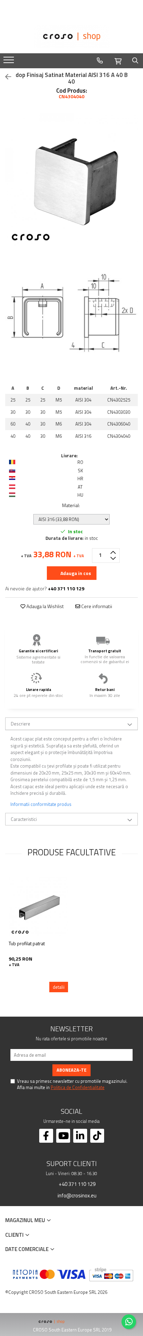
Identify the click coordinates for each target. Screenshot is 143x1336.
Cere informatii (96, 606)
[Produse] (9, 62)
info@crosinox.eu (76, 1195)
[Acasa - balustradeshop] (71, 36)
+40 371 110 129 (76, 1184)
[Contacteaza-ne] (100, 61)
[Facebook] (46, 1136)
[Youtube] (63, 1136)
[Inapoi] (5, 76)
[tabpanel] (71, 179)
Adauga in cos (75, 573)
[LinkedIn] (80, 1136)
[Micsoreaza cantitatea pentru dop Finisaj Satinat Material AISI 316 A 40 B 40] (113, 559)
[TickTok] (97, 1136)
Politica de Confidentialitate (77, 1087)
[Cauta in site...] (135, 61)
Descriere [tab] (20, 723)
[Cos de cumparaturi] (118, 60)
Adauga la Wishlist (44, 606)
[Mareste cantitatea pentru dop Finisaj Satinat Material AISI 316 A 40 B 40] (113, 552)
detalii (59, 987)
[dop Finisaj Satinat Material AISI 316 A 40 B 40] (71, 179)
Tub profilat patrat (27, 943)
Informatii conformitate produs (41, 804)
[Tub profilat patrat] (38, 906)
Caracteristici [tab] (24, 819)
